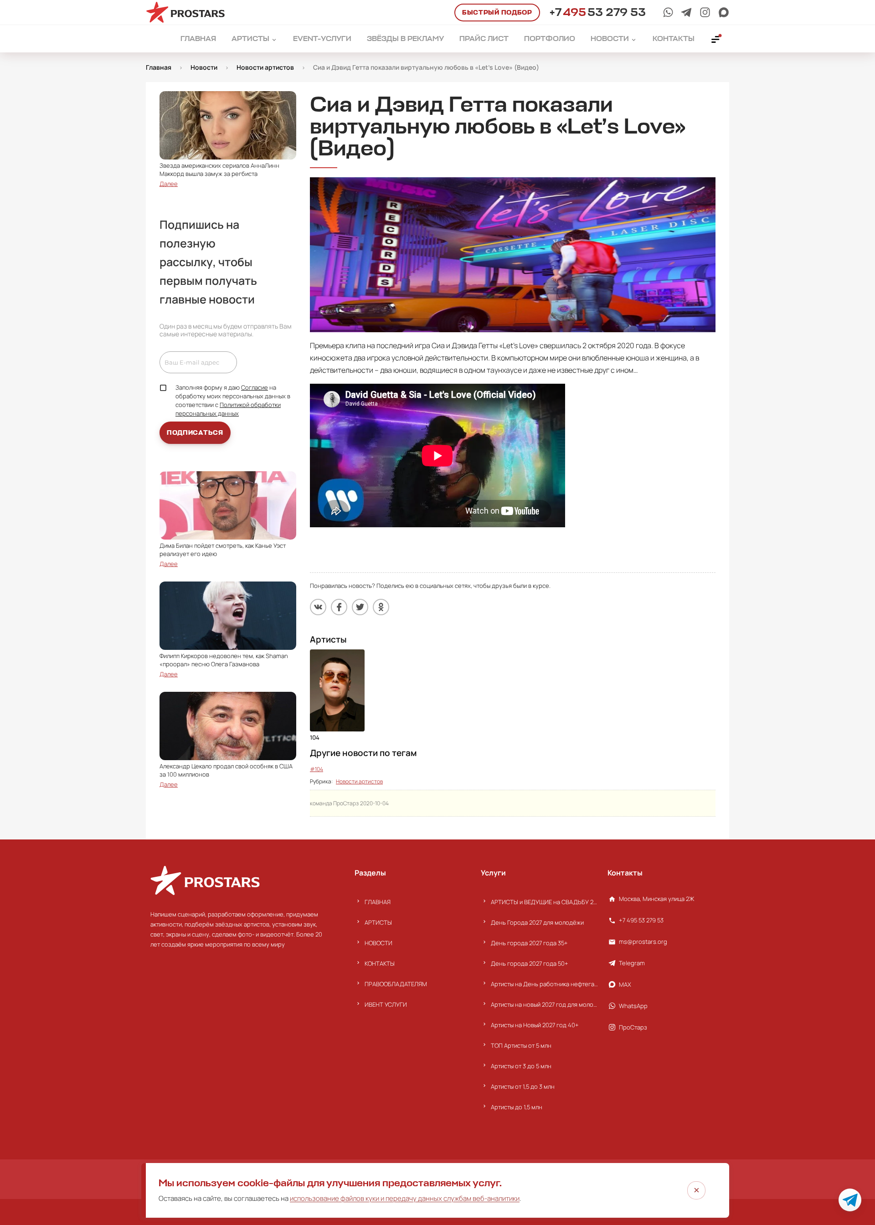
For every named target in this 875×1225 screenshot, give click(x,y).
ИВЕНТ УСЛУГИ (386, 1004)
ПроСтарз (633, 1027)
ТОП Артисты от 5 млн (521, 1045)
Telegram (632, 963)
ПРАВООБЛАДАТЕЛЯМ (396, 984)
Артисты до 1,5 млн (516, 1107)
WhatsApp (633, 1006)
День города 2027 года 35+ (529, 943)
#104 (316, 769)
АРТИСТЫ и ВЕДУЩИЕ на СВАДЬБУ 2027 (544, 902)
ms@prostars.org (643, 941)
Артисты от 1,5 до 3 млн (523, 1086)
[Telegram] (686, 12)
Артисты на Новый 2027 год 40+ (535, 1025)
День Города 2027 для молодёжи (537, 922)
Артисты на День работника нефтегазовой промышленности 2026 (544, 984)
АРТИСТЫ (378, 922)
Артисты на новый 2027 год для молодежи (544, 1004)
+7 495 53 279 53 (641, 920)
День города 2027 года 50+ (529, 963)
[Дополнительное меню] (716, 39)
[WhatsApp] (668, 12)
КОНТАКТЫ (380, 963)
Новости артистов (359, 781)
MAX (625, 984)
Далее (169, 184)
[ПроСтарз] (705, 12)
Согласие (254, 387)
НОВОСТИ (378, 943)
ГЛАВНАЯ (378, 902)
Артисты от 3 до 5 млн (521, 1066)
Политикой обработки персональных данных (228, 409)
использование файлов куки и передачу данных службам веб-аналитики (405, 1198)
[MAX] (723, 12)
